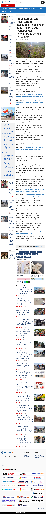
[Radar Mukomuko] (37, 497)
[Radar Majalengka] (23, 489)
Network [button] (8, 5)
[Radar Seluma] (37, 501)
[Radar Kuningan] (9, 489)
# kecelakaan (27, 256)
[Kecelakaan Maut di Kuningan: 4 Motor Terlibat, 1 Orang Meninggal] (4, 57)
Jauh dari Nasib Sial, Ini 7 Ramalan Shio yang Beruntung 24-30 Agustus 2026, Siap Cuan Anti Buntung (7, 146)
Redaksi (25, 455)
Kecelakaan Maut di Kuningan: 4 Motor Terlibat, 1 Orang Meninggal (11, 59)
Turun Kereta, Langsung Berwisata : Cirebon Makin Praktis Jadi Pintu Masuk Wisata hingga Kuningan (24, 290)
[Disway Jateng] (23, 485)
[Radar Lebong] (23, 501)
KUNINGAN (16, 8)
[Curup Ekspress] (23, 497)
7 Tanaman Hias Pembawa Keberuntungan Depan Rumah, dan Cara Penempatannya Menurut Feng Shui (8, 128)
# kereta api (19, 256)
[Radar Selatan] (23, 505)
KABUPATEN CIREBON (33, 8)
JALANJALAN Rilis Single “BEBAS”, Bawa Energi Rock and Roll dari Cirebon (12, 256)
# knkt (39, 252)
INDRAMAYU (26, 8)
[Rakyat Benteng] (9, 505)
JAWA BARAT (4, 8)
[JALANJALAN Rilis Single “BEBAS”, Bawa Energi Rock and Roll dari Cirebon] (4, 255)
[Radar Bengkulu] (9, 501)
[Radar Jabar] (37, 493)
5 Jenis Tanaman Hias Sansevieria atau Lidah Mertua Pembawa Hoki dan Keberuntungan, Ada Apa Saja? (8, 173)
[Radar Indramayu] (23, 477)
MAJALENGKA (21, 8)
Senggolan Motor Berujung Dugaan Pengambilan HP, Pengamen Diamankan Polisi (23, 440)
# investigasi (19, 254)
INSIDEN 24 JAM (11, 8)
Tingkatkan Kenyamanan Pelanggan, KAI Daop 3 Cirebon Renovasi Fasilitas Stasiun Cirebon (24, 375)
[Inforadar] (37, 481)
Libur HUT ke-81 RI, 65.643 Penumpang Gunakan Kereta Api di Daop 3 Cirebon (23, 311)
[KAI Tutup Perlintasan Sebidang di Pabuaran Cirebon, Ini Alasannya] (39, 366)
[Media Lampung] (9, 477)
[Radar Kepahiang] (9, 497)
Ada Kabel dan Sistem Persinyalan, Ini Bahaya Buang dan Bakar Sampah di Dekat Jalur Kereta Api (24, 429)
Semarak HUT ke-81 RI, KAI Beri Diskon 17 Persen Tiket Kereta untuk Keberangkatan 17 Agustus (24, 386)
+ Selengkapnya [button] (40, 508)
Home (18, 15)
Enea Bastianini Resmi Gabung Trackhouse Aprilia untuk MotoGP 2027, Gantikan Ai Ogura (12, 77)
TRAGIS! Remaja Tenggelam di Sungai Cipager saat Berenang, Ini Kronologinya (24, 301)
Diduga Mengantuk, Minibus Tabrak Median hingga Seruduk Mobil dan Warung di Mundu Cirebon (24, 418)
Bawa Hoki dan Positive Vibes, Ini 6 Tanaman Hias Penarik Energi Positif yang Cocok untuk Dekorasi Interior (8, 137)
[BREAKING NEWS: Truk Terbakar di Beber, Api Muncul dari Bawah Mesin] (39, 344)
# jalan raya (27, 254)
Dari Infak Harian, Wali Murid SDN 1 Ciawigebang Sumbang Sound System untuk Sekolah (12, 23)
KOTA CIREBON (39, 8)
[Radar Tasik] (37, 474)
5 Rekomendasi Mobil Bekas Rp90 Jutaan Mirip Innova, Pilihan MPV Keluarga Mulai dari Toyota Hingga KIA (7, 156)
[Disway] (9, 474)
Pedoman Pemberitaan (28, 457)
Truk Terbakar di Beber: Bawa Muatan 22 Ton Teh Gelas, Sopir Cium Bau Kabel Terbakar (24, 322)
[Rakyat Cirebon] (37, 477)
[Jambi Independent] (9, 481)
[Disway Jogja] (37, 489)
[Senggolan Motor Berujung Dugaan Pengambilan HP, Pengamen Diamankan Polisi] (39, 439)
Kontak (25, 454)
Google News (38, 246)
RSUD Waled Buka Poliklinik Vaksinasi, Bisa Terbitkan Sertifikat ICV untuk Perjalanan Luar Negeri (11, 94)
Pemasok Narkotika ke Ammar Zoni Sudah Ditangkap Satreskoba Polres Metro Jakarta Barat (29, 102)
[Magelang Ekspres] (37, 485)
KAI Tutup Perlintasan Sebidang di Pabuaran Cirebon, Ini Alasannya (23, 365)
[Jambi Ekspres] (23, 481)
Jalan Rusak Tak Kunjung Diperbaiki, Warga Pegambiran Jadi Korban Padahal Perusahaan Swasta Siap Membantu (24, 354)
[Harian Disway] (23, 474)
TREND (10, 11)
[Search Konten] (43, 2)
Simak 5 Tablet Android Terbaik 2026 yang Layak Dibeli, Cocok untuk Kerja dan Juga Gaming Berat (11, 42)
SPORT (3, 11)
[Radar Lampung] (9, 485)
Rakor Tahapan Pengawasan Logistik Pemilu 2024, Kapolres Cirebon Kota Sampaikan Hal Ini (29, 96)
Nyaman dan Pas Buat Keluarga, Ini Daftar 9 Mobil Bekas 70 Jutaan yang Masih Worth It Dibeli (8, 164)
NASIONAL (7, 11)
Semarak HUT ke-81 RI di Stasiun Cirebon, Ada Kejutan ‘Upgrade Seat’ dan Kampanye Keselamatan (24, 333)
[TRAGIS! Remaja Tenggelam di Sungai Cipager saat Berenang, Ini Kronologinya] (39, 301)
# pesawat (35, 254)
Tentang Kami (26, 456)
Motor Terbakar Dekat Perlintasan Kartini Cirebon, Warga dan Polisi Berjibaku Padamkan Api (24, 408)
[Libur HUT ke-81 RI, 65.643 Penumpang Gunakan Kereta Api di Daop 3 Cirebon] (39, 311)
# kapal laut (33, 252)
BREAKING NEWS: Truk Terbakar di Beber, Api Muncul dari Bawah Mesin (24, 344)
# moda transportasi (24, 252)
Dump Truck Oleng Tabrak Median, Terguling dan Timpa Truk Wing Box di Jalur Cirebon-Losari (24, 397)
